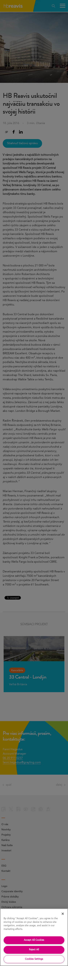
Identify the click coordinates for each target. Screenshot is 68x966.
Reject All (34, 949)
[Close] (63, 914)
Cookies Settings (34, 959)
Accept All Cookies (34, 940)
